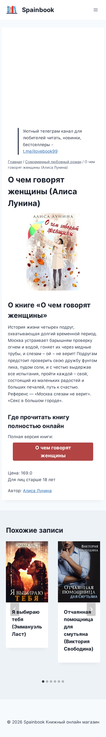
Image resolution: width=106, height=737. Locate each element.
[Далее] (91, 609)
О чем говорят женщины (53, 452)
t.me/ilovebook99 (40, 151)
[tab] (43, 681)
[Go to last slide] (14, 609)
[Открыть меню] (95, 10)
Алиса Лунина (37, 490)
